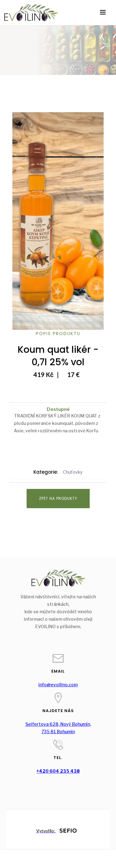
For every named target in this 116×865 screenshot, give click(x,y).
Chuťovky (73, 472)
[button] (102, 12)
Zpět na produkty (58, 498)
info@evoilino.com (58, 684)
